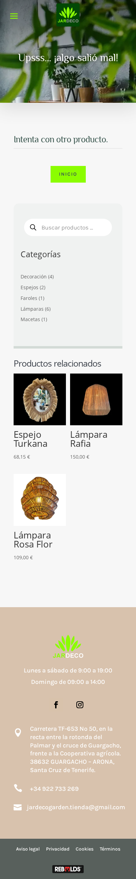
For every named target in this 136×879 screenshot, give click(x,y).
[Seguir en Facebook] (56, 705)
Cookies (84, 849)
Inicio (68, 174)
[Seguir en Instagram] (80, 705)
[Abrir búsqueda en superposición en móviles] (68, 227)
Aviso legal (28, 849)
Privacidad (57, 849)
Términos (110, 849)
